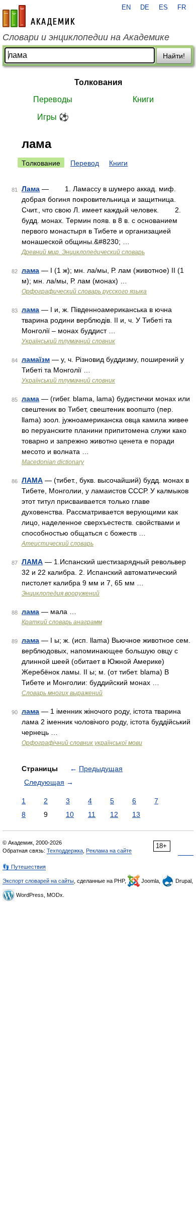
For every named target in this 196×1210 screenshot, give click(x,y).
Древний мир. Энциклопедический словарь (83, 252)
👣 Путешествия (24, 867)
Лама (31, 189)
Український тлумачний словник (68, 341)
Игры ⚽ (53, 117)
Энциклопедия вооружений (61, 593)
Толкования (98, 82)
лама (30, 270)
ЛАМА (32, 480)
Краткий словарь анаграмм (62, 622)
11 (91, 814)
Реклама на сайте (109, 851)
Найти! (174, 56)
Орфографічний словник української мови (82, 742)
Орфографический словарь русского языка (84, 291)
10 (70, 814)
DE (144, 7)
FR (181, 7)
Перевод (84, 163)
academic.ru (39, 16)
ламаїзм (36, 359)
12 (114, 814)
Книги (143, 99)
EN (126, 7)
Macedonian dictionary (53, 462)
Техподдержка (65, 851)
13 (136, 814)
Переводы (52, 99)
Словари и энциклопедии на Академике (86, 37)
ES (163, 7)
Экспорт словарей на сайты (38, 881)
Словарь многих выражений (62, 693)
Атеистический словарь (57, 543)
